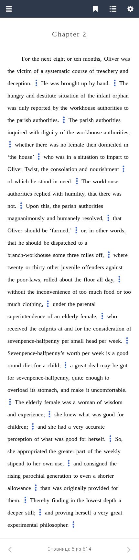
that (92, 193)
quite (77, 377)
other (102, 230)
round (14, 365)
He (44, 83)
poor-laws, (29, 279)
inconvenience (53, 292)
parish (24, 120)
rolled (50, 279)
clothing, (33, 304)
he (33, 181)
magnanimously (26, 218)
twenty (15, 267)
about (65, 279)
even (85, 476)
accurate (95, 426)
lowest (94, 500)
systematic (57, 71)
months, (92, 59)
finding (60, 500)
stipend (15, 463)
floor (89, 279)
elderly (70, 316)
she (58, 414)
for (78, 328)
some (59, 255)
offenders (93, 267)
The (123, 83)
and (124, 71)
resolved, (93, 218)
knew (70, 414)
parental (86, 304)
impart (114, 157)
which (22, 181)
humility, (75, 193)
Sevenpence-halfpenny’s (35, 353)
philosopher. (54, 525)
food (109, 292)
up (84, 83)
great (80, 365)
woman (86, 402)
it (87, 390)
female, (89, 316)
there (41, 144)
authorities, (117, 132)
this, (46, 206)
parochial (34, 476)
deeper (15, 512)
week (98, 353)
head (91, 341)
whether (24, 144)
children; (17, 426)
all (100, 279)
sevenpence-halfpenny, (43, 377)
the (35, 59)
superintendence (26, 316)
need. (66, 181)
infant (103, 95)
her (36, 463)
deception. (19, 83)
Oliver (111, 59)
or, (84, 230)
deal (93, 365)
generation (59, 476)
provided (98, 488)
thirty (38, 267)
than (45, 488)
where (120, 255)
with (34, 132)
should (32, 230)
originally (75, 488)
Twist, (32, 169)
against (114, 267)
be (45, 230)
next (46, 59)
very (78, 426)
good (122, 353)
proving (64, 512)
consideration (108, 328)
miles (87, 255)
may (105, 365)
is (108, 353)
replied (42, 193)
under (59, 304)
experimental (22, 525)
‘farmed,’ (61, 230)
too (83, 292)
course (79, 71)
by (92, 83)
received (17, 328)
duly (24, 108)
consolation (63, 169)
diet (27, 365)
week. (116, 341)
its (33, 390)
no (63, 144)
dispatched (63, 242)
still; (30, 512)
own (48, 463)
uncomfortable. (109, 390)
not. (11, 206)
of (36, 71)
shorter (106, 476)
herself (83, 512)
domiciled (110, 144)
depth (109, 500)
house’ (26, 157)
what (84, 414)
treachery (107, 71)
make (77, 390)
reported (40, 108)
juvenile (70, 267)
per (65, 341)
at (60, 328)
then (91, 144)
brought (70, 83)
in (126, 144)
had (62, 426)
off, (100, 255)
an (57, 316)
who (49, 157)
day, (110, 279)
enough (94, 377)
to (126, 108)
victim (24, 71)
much (95, 292)
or (69, 59)
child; (54, 365)
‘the (11, 157)
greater (66, 451)
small (77, 341)
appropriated (32, 451)
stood (44, 181)
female (76, 144)
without (16, 292)
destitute (46, 95)
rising (14, 476)
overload (17, 390)
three (73, 255)
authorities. (46, 120)
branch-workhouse (29, 255)
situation (69, 95)
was (125, 59)
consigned (95, 463)
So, (119, 439)
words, (118, 230)
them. (14, 500)
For (26, 59)
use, (59, 463)
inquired (17, 132)
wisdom (113, 402)
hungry (15, 95)
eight (59, 59)
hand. (103, 83)
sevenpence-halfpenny (33, 341)
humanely (68, 218)
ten (77, 59)
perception (19, 439)
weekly (112, 451)
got (123, 365)
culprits (47, 328)
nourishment (104, 169)
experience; (31, 414)
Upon (32, 206)
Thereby (39, 500)
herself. (97, 439)
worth (73, 353)
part (80, 451)
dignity (49, 132)
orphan (120, 95)
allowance (19, 488)
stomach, (48, 390)
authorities (109, 108)
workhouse (82, 108)
